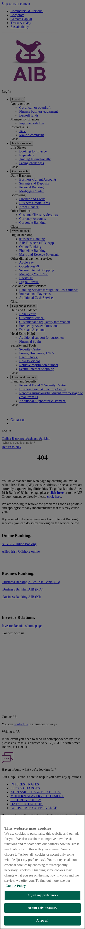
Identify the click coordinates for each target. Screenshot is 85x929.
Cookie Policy (15, 886)
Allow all (42, 920)
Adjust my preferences (42, 895)
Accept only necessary (42, 907)
